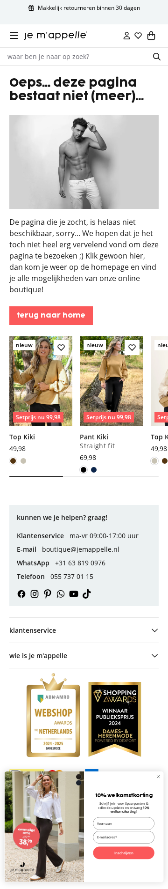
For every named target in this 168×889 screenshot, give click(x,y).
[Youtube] (73, 594)
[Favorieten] (138, 35)
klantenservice (32, 630)
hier (136, 256)
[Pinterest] (47, 594)
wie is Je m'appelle (38, 655)
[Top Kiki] (40, 395)
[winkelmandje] (151, 35)
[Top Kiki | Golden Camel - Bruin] (13, 461)
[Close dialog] (158, 776)
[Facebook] (21, 594)
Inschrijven (123, 853)
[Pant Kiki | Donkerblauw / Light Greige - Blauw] (94, 470)
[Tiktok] (86, 594)
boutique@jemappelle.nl (80, 549)
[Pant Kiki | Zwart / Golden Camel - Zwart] (83, 470)
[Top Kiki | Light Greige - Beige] (23, 461)
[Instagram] (34, 594)
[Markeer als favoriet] (61, 347)
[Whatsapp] (60, 594)
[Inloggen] (127, 35)
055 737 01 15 (71, 576)
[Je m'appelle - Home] (55, 35)
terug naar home (51, 315)
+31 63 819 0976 (80, 562)
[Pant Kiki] (111, 399)
